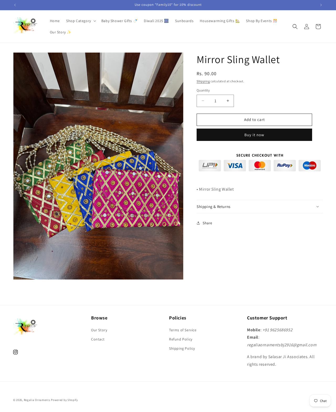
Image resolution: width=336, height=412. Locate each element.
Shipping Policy (182, 348)
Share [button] (207, 223)
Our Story (99, 329)
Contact (97, 339)
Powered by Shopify (64, 400)
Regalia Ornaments (37, 400)
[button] (80, 20)
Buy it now (254, 134)
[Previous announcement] (15, 5)
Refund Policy (180, 339)
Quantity (203, 90)
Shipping (203, 81)
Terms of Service (183, 329)
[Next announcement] (321, 5)
